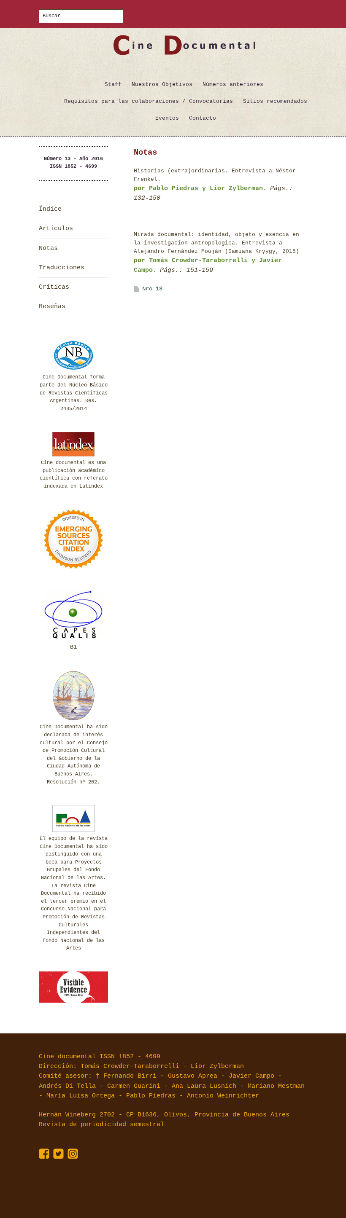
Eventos (167, 118)
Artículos (56, 228)
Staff (113, 84)
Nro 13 (152, 288)
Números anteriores (233, 84)
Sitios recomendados (275, 101)
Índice (50, 209)
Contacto (202, 118)
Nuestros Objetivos (162, 84)
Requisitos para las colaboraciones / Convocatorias (148, 101)
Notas (48, 248)
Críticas (54, 287)
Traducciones (61, 267)
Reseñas (52, 306)
